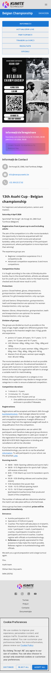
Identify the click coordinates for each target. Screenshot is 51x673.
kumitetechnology (10, 414)
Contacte (25, 607)
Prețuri (25, 604)
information (7, 453)
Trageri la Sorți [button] (25, 40)
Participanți (25, 35)
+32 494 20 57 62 (16, 182)
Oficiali (25, 51)
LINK (15, 455)
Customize (8, 667)
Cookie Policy (27, 645)
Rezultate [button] (25, 46)
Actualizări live (25, 29)
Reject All (23, 667)
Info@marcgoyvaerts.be (19, 174)
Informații (25, 24)
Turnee (25, 600)
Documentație (26, 611)
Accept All (39, 667)
